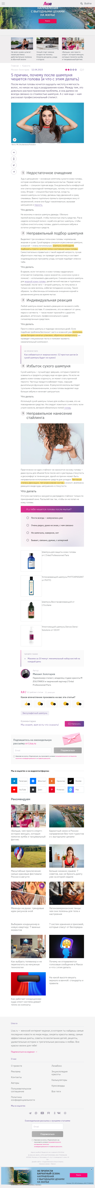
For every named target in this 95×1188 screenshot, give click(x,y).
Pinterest (60, 789)
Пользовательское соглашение (21, 1090)
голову (67, 407)
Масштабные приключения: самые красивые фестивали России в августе (26, 873)
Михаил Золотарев (20, 69)
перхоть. (38, 204)
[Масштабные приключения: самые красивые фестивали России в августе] (28, 856)
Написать (76, 723)
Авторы (15, 1082)
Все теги (56, 1091)
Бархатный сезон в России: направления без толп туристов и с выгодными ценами (66, 833)
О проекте (16, 1065)
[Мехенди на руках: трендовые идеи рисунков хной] (28, 893)
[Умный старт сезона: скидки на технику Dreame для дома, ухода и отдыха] (47, 43)
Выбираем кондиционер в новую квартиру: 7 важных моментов (25, 927)
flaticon (53, 1164)
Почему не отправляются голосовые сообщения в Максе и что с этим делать (66, 964)
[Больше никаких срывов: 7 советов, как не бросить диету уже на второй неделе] (66, 856)
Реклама (15, 1071)
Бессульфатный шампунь (35, 713)
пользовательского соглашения (65, 756)
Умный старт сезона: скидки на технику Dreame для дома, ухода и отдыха (46, 56)
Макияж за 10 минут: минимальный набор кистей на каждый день (54, 660)
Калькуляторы (59, 1080)
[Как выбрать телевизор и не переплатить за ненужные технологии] (28, 946)
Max (77, 789)
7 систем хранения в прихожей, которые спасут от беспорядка (66, 926)
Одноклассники (61, 781)
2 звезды (69, 70)
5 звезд (76, 70)
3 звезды (71, 70)
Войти (88, 3)
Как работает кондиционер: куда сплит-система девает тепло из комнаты (26, 1001)
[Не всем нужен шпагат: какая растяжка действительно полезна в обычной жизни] (22, 43)
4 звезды (73, 70)
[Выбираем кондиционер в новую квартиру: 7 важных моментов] (28, 920)
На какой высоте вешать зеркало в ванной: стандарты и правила (66, 980)
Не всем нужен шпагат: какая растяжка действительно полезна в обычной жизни (21, 56)
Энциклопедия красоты (60, 1073)
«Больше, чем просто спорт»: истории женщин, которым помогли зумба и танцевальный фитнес (73, 56)
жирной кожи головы (35, 281)
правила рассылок (44, 758)
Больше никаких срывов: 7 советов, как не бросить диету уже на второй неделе (65, 873)
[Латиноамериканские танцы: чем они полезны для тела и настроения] (66, 893)
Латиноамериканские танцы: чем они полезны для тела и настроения (65, 911)
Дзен (40, 789)
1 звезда (66, 70)
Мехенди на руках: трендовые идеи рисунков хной (27, 910)
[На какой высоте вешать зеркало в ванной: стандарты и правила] (66, 973)
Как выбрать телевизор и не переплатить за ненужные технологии (26, 964)
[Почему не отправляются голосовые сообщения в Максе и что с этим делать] (66, 946)
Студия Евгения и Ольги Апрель (52, 1162)
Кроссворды (58, 1085)
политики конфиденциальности (26, 758)
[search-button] (82, 3)
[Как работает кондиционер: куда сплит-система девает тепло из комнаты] (28, 983)
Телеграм (23, 781)
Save (14, 140)
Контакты (16, 1077)
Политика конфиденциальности (23, 1098)
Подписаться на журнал (23, 1051)
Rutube (78, 781)
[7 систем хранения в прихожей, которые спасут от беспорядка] (66, 920)
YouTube (22, 789)
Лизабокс (57, 1065)
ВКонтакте (42, 781)
